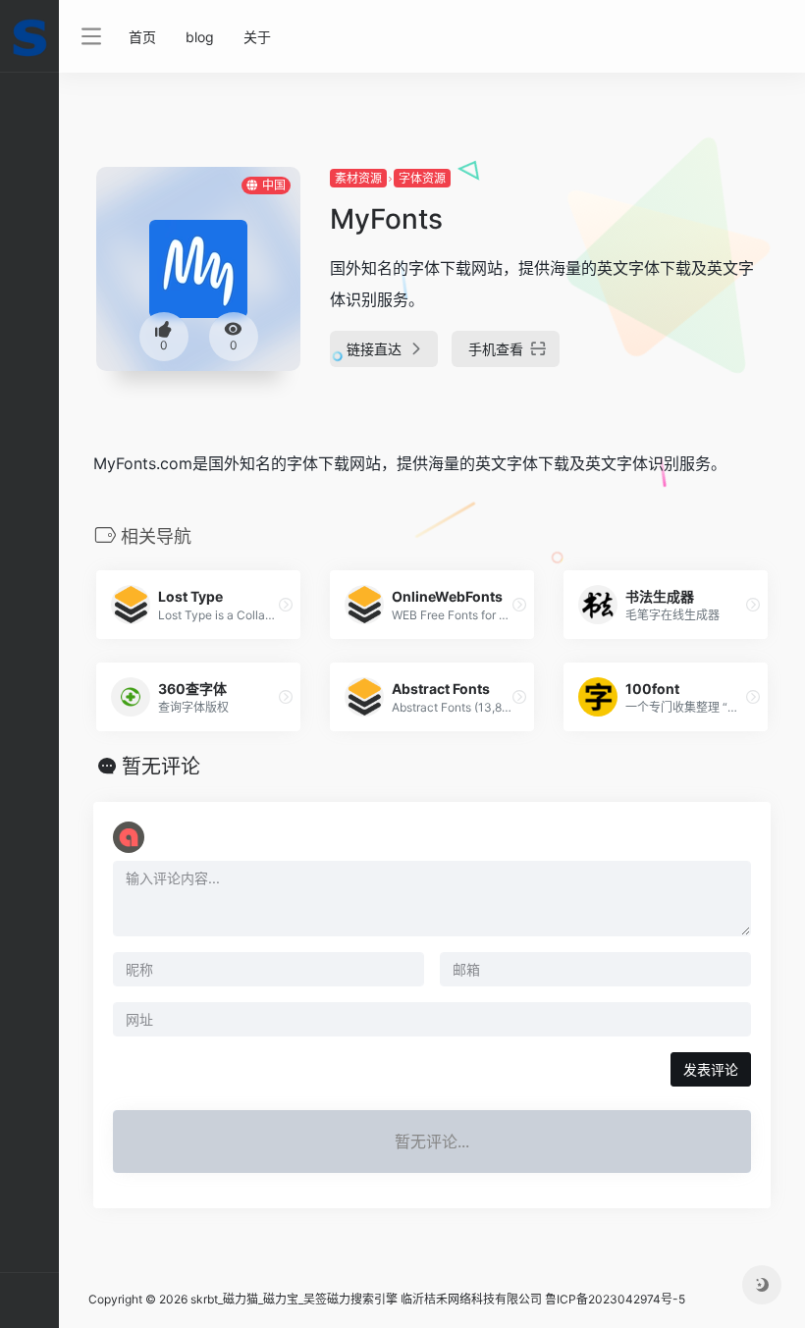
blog (200, 36)
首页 (142, 36)
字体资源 (422, 178)
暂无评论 (161, 766)
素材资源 (358, 178)
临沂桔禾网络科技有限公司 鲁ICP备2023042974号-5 (543, 1299)
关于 (257, 36)
